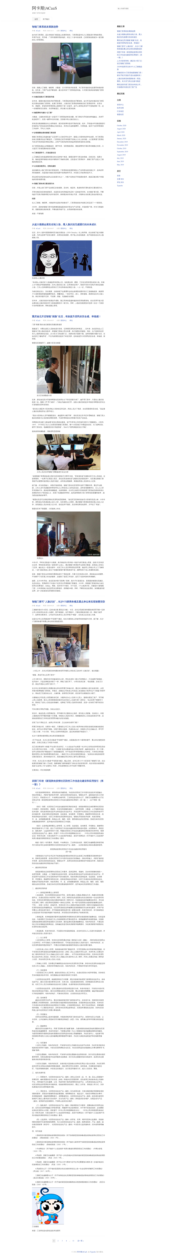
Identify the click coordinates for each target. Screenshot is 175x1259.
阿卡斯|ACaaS (44, 8)
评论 (71, 31)
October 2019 (121, 148)
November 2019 (122, 145)
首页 (36, 19)
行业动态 (120, 111)
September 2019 (122, 151)
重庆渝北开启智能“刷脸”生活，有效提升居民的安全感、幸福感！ (66, 316)
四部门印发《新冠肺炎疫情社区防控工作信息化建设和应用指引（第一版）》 (129, 55)
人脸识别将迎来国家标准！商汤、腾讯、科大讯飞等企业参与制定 (129, 79)
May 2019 (120, 165)
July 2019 (120, 158)
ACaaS (38, 31)
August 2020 (121, 129)
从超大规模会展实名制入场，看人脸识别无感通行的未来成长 (64, 224)
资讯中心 (63, 31)
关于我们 (46, 19)
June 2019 (120, 161)
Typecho (120, 185)
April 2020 (120, 132)
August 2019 (121, 155)
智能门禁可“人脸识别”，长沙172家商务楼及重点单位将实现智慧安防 (68, 601)
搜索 (141, 8)
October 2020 (121, 125)
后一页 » (81, 1241)
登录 (118, 175)
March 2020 (121, 135)
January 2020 (121, 138)
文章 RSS (120, 179)
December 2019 (122, 142)
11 (73, 1241)
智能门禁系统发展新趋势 (45, 26)
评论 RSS (120, 182)
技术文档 (120, 108)
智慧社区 (120, 114)
